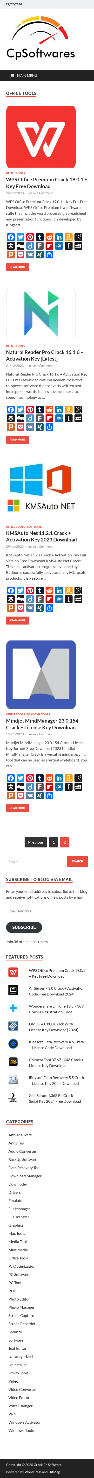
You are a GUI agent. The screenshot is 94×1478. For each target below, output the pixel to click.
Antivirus (16, 1143)
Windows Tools (38, 714)
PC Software (18, 1274)
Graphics (15, 1225)
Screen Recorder (21, 1323)
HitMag (54, 1472)
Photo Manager (21, 1307)
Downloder (17, 1184)
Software (34, 526)
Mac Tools (16, 1233)
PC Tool (14, 1282)
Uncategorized (20, 1356)
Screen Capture (21, 1315)
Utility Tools (18, 1373)
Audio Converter (22, 1151)
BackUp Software (22, 1159)
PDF (12, 1290)
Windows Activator (24, 1422)
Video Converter (22, 1389)
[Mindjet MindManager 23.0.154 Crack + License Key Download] (47, 676)
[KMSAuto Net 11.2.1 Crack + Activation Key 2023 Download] (47, 492)
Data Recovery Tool (24, 1167)
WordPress (33, 1472)
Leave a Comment (40, 193)
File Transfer (18, 1217)
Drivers (14, 1192)
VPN (12, 1414)
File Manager (19, 1208)
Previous (36, 842)
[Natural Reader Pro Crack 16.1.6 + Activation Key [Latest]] (47, 315)
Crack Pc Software (47, 1465)
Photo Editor (19, 1299)
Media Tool (17, 1241)
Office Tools (15, 173)
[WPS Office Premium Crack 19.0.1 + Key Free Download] (47, 138)
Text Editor (17, 1348)
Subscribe (24, 927)
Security (15, 1331)
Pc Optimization (21, 1266)
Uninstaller (17, 1364)
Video (13, 1381)
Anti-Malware (20, 1134)
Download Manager (24, 1175)
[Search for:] (47, 861)
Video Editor (18, 1397)
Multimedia (18, 1249)
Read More (16, 266)
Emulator (16, 1200)
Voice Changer (20, 1405)
